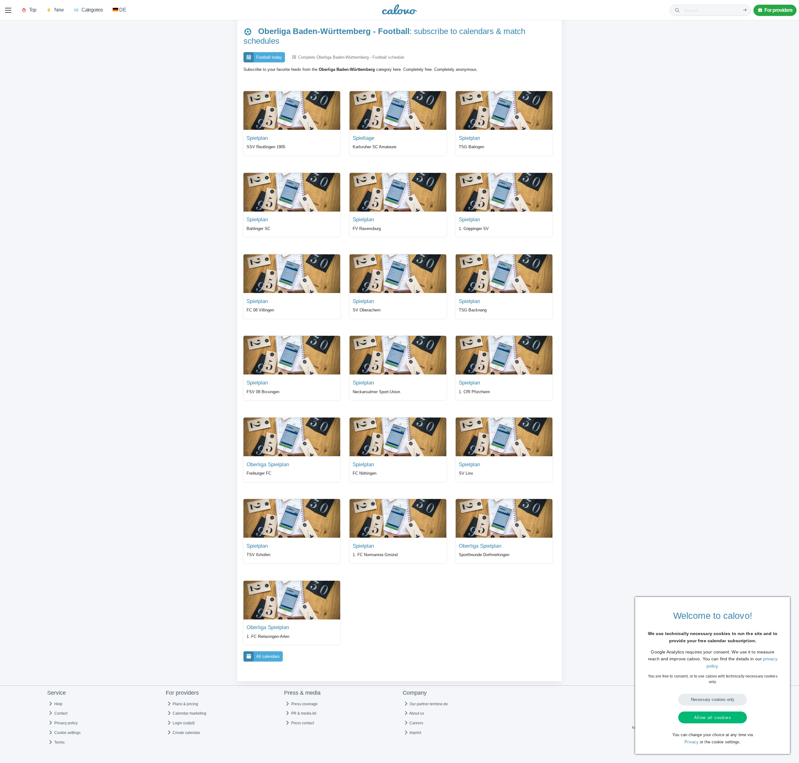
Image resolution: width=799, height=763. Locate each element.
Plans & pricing (185, 704)
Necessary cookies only (712, 699)
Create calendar (186, 733)
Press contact (302, 723)
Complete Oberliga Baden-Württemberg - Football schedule (350, 57)
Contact (60, 713)
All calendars (268, 656)
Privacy (691, 742)
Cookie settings (67, 733)
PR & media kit (303, 713)
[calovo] (399, 11)
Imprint (415, 733)
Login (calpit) (183, 723)
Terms (59, 742)
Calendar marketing (189, 713)
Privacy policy (65, 723)
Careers (416, 723)
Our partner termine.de (428, 704)
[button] (8, 10)
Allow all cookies (712, 717)
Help (57, 704)
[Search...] (745, 10)
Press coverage (304, 704)
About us (416, 713)
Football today (269, 57)
